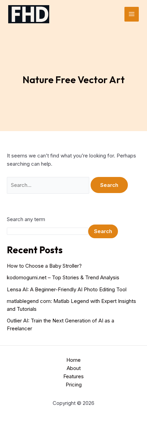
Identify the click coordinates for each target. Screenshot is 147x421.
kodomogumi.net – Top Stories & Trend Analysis (63, 277)
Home (73, 360)
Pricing (74, 384)
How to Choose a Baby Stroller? (44, 266)
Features (73, 376)
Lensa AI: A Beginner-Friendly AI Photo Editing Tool (66, 289)
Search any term (26, 219)
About (74, 368)
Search (103, 231)
